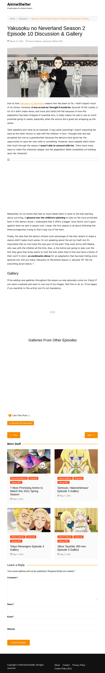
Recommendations (18, 478)
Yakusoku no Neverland (32, 103)
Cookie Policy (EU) (63, 669)
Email (10, 617)
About (57, 665)
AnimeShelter (19, 4)
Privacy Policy (78, 665)
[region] (52, 379)
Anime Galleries (35, 41)
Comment (12, 577)
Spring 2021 (16, 482)
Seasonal (47, 41)
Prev (15, 435)
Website (11, 629)
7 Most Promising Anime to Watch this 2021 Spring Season (26, 491)
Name (10, 604)
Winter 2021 (57, 41)
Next (90, 435)
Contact (66, 665)
